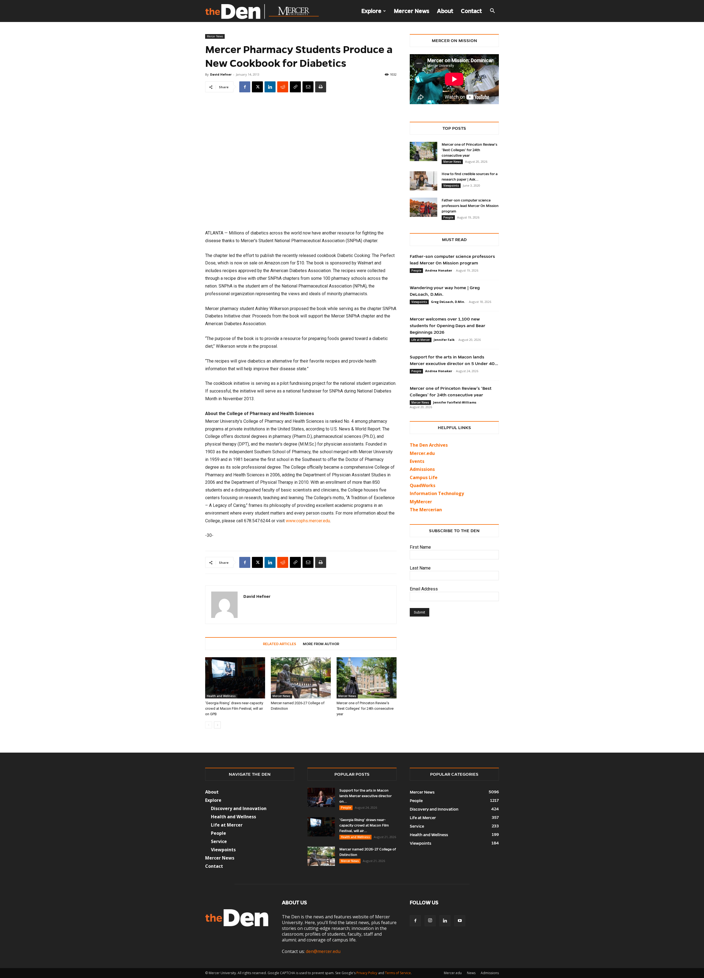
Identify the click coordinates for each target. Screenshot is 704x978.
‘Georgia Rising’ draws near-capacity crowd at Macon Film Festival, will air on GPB (234, 708)
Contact (471, 11)
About (445, 11)
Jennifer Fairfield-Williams (454, 402)
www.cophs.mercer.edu (308, 520)
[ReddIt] (282, 86)
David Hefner (221, 74)
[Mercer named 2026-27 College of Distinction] (301, 677)
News (471, 973)
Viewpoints (451, 185)
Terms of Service (398, 973)
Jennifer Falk (444, 340)
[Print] (320, 86)
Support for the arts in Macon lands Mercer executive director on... (365, 796)
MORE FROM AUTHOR (321, 644)
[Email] (308, 86)
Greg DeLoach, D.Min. (448, 302)
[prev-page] (208, 725)
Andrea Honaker (438, 270)
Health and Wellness (221, 696)
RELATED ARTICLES (279, 644)
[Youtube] (459, 920)
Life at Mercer (420, 340)
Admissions (490, 973)
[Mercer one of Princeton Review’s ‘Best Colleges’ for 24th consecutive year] (367, 677)
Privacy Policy (366, 973)
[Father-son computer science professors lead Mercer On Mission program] (423, 207)
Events (417, 461)
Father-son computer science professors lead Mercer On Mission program (470, 205)
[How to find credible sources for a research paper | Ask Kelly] (423, 180)
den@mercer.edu (323, 951)
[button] (492, 11)
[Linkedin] (270, 86)
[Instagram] (430, 920)
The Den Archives (429, 445)
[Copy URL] (295, 86)
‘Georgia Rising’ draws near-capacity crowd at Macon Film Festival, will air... (364, 825)
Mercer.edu (422, 453)
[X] (257, 86)
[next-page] (217, 725)
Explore (371, 11)
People (448, 217)
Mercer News (411, 11)
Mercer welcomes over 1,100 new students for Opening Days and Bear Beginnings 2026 (447, 326)
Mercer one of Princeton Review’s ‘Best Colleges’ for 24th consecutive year (365, 708)
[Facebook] (244, 86)
